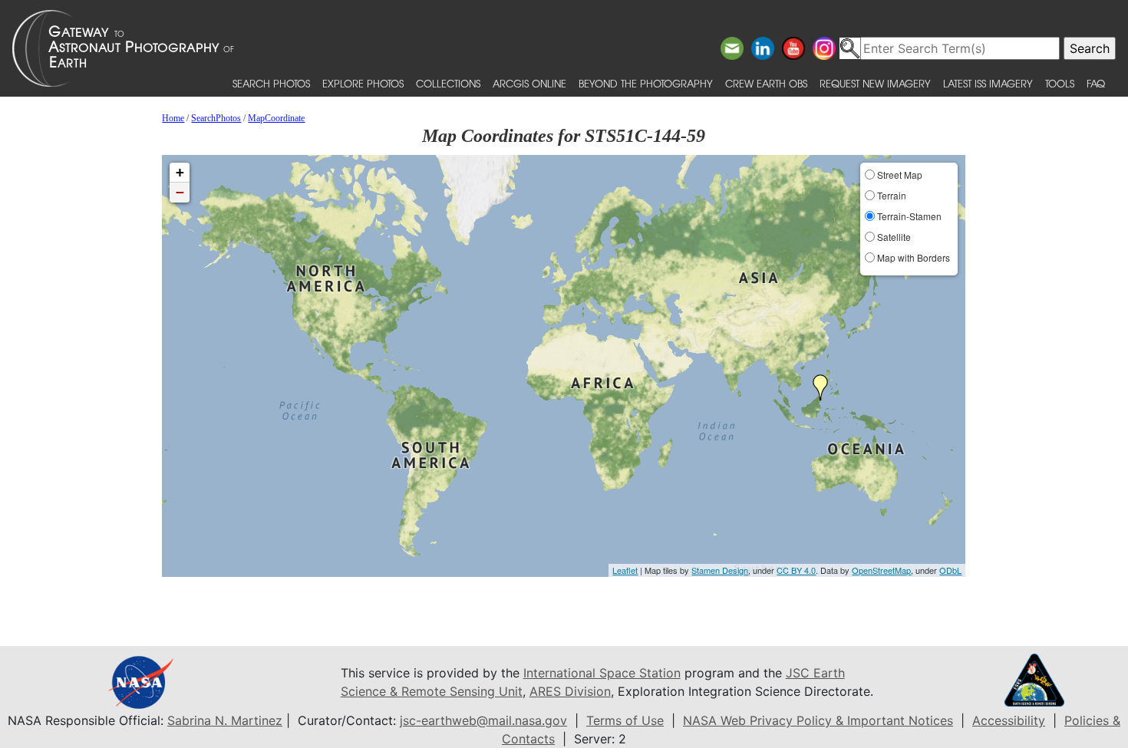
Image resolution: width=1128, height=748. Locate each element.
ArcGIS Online (529, 83)
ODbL (950, 570)
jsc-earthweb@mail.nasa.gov (483, 720)
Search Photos (271, 83)
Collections (448, 83)
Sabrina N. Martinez (224, 720)
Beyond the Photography (646, 83)
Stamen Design (719, 570)
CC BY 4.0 (796, 570)
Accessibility (1008, 720)
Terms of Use (625, 720)
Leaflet (625, 570)
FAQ (1096, 83)
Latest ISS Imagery (988, 83)
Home (173, 118)
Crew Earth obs (766, 83)
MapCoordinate (276, 118)
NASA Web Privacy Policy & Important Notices (818, 720)
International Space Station (602, 672)
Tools (1059, 83)
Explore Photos (363, 83)
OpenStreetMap (881, 570)
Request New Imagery (875, 83)
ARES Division (570, 691)
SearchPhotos (216, 118)
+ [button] (180, 172)
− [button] (180, 192)
